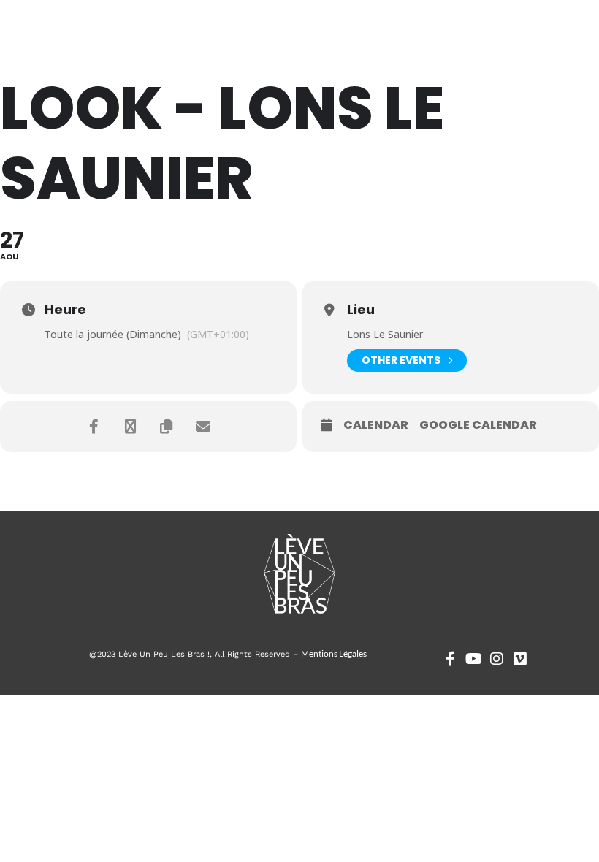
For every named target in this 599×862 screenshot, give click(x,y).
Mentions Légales (334, 653)
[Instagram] (496, 659)
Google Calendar (478, 425)
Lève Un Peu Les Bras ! (79, 36)
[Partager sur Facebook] (93, 426)
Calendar (375, 425)
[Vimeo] (520, 659)
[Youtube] (473, 659)
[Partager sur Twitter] (130, 426)
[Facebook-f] (450, 659)
